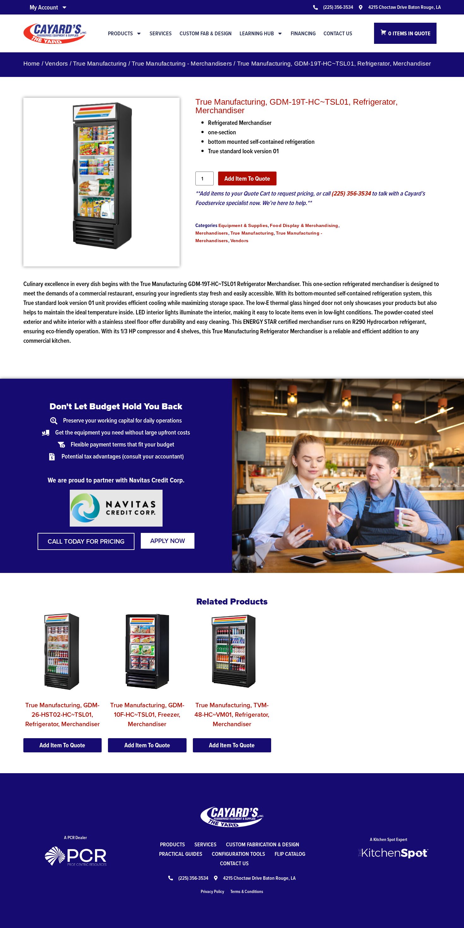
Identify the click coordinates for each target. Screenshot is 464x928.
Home (31, 63)
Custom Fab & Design (206, 33)
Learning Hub (257, 33)
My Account (44, 7)
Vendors (56, 63)
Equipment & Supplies (243, 225)
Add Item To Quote (247, 178)
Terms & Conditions (246, 891)
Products (120, 33)
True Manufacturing (100, 63)
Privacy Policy (212, 891)
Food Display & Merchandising (304, 225)
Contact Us (338, 33)
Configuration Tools (238, 854)
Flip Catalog (290, 854)
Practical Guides (180, 854)
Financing (303, 33)
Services (161, 33)
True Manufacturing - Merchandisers (182, 63)
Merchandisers (211, 233)
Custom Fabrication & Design (262, 844)
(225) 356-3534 (351, 193)
